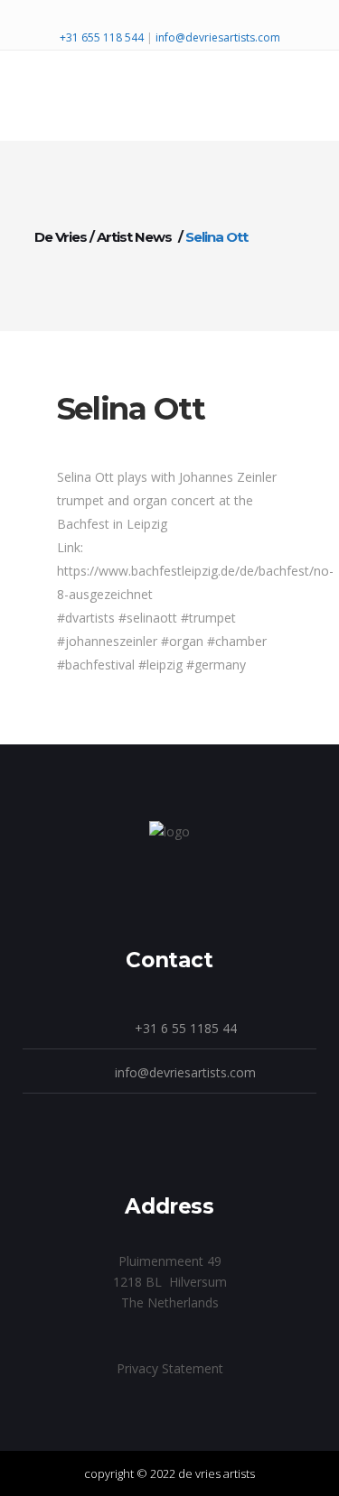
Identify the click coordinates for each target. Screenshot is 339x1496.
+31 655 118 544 (103, 37)
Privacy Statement (170, 1368)
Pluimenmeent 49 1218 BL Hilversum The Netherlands (170, 1281)
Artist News (134, 236)
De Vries (60, 236)
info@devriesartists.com (217, 37)
